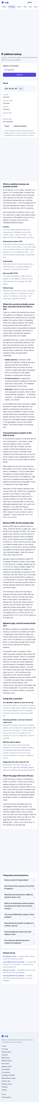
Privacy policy (6, 1097)
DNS (30, 7)
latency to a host (9, 970)
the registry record (9, 956)
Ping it (7, 126)
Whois (19, 7)
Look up (19, 75)
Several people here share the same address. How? (17, 933)
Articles (4, 1090)
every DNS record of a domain (13, 962)
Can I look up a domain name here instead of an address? (17, 941)
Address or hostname (11, 66)
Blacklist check (7, 1061)
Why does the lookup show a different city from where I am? (18, 896)
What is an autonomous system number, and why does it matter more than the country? (19, 905)
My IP (4, 7)
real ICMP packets (27, 767)
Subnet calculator (20, 126)
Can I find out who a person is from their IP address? (19, 887)
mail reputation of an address (13, 976)
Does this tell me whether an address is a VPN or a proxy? (19, 924)
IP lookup (12, 7)
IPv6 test (5, 1087)
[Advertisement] (19, 31)
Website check (6, 1066)
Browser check (7, 1084)
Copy (20, 88)
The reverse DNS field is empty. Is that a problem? (19, 916)
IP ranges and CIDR (8, 1075)
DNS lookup (18, 615)
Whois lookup (6, 1052)
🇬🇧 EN (30, 2)
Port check (5, 1063)
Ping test (5, 1055)
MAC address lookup (9, 1078)
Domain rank (6, 1081)
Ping (25, 7)
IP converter (6, 1072)
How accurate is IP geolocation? (16, 880)
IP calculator (6, 1069)
